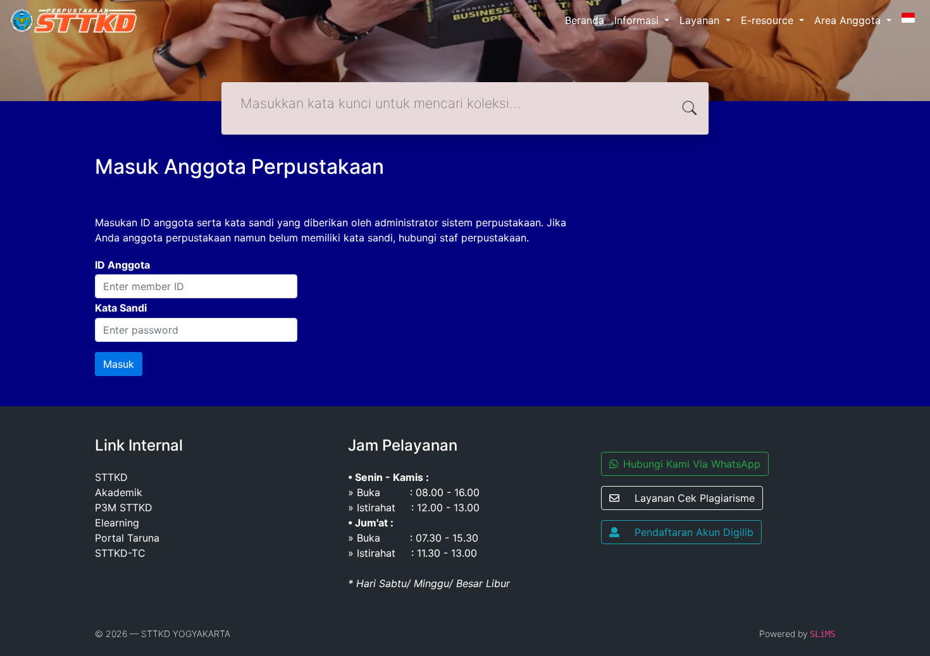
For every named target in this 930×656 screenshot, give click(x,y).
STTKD (111, 477)
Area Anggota (849, 20)
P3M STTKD (123, 507)
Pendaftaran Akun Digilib (694, 532)
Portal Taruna (127, 537)
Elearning (117, 522)
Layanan (700, 20)
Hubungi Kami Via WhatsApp (691, 464)
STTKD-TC (120, 553)
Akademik (118, 492)
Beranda (584, 20)
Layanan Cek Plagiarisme (695, 498)
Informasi (638, 20)
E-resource (769, 20)
